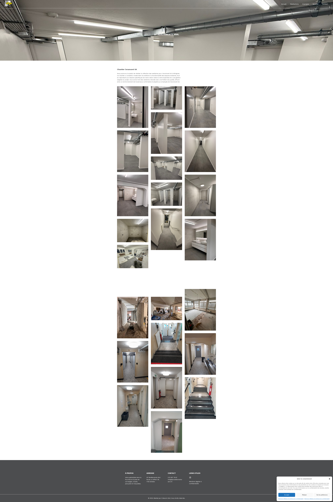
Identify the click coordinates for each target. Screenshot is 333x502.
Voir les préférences (322, 495)
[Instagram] (190, 477)
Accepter (286, 495)
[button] (329, 479)
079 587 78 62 (172, 477)
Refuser (304, 495)
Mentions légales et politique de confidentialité (291, 498)
